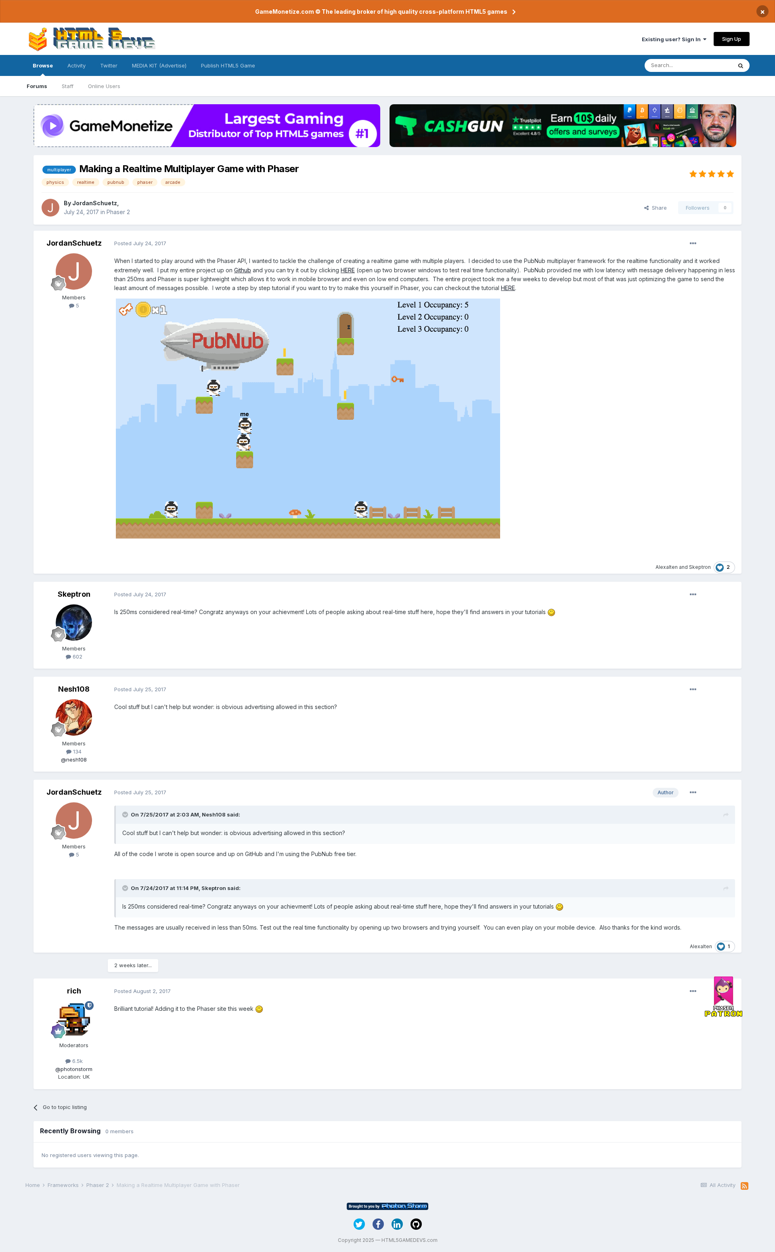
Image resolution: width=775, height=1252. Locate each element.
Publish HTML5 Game (228, 65)
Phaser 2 (118, 211)
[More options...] (693, 243)
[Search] (741, 65)
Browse (43, 65)
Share (658, 207)
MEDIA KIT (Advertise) (159, 65)
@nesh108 (74, 759)
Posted (140, 243)
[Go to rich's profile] (74, 1019)
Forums (37, 86)
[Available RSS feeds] (744, 1186)
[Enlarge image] (308, 418)
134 (76, 751)
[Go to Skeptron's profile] (74, 622)
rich (74, 991)
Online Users (104, 86)
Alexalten (667, 567)
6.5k (77, 1061)
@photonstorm (73, 1069)
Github (242, 270)
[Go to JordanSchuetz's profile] (50, 208)
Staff (67, 86)
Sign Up (731, 39)
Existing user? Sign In (672, 39)
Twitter (108, 65)
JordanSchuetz (94, 203)
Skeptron (700, 567)
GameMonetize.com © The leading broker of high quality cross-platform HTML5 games (381, 11)
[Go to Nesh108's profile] (74, 717)
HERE (348, 270)
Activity (76, 65)
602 (76, 656)
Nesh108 (74, 689)
